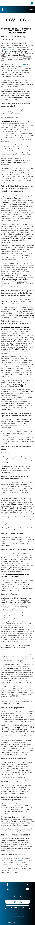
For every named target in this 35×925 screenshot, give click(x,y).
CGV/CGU (17, 919)
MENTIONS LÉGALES (17, 916)
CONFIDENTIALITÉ (17, 913)
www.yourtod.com (21, 860)
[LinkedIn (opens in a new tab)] (31, 3)
